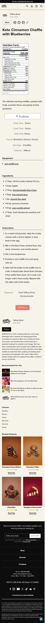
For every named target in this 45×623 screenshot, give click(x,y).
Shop (22, 555)
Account (22, 562)
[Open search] (27, 6)
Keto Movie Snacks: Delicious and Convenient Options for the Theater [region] (25, 377)
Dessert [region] (4, 418)
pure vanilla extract (21, 212)
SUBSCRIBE (34, 541)
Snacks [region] (4, 432)
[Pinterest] (34, 594)
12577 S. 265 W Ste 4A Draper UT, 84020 (22, 587)
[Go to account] (32, 6)
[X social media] (22, 594)
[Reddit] (30, 594)
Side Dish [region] (5, 428)
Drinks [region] (4, 422)
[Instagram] (13, 594)
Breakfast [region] (5, 415)
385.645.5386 (24, 577)
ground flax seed (18, 203)
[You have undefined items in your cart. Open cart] (35, 6)
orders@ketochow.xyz (24, 579)
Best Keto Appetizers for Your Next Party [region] (23, 385)
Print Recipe (21, 312)
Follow (6, 333)
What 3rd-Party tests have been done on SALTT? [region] (23, 402)
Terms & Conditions (30, 545)
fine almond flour (20, 198)
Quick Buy (10, 479)
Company (21, 569)
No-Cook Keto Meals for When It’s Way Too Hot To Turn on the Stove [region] (24, 394)
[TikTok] (25, 594)
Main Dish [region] (5, 425)
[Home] (4, 6)
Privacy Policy (26, 547)
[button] (39, 619)
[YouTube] (17, 594)
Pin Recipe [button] (23, 120)
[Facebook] (9, 594)
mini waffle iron (11, 168)
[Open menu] (40, 6)
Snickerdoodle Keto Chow (24, 194)
